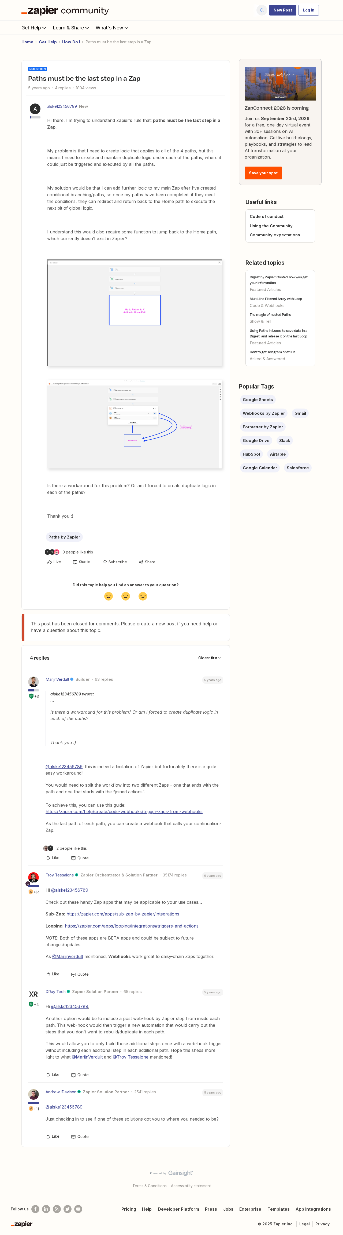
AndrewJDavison (61, 1091)
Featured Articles (265, 289)
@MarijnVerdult (67, 956)
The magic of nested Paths (270, 314)
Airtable (278, 454)
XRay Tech (56, 991)
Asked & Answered (267, 358)
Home (27, 41)
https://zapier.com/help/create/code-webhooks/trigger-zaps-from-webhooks (124, 811)
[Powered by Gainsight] (171, 1175)
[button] (282, 10)
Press (211, 1209)
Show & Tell (260, 321)
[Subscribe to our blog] (57, 1209)
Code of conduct (267, 216)
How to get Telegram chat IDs (272, 351)
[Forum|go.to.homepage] (66, 10)
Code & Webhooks (267, 305)
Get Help (31, 27)
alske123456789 (62, 106)
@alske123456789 (64, 766)
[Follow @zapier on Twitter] (68, 1209)
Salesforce (298, 467)
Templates (278, 1209)
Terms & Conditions (149, 1185)
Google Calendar (260, 467)
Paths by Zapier (64, 537)
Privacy (322, 1224)
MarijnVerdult (57, 679)
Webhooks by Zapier (264, 413)
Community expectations (275, 234)
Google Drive (256, 440)
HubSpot (251, 454)
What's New (109, 27)
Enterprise (250, 1209)
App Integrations (313, 1209)
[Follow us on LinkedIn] (46, 1209)
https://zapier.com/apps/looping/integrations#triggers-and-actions (132, 926)
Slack (284, 440)
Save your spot (263, 173)
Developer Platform (178, 1209)
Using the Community (271, 225)
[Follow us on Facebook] (35, 1209)
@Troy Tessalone (130, 1057)
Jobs (228, 1209)
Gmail (300, 413)
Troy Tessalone (60, 875)
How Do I (71, 41)
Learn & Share (68, 27)
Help (147, 1209)
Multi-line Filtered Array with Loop (276, 298)
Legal (304, 1224)
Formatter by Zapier (263, 426)
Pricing (128, 1209)
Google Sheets (258, 399)
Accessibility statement (191, 1185)
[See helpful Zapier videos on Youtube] (78, 1209)
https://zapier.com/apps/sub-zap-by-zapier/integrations (122, 914)
